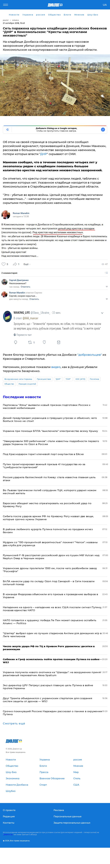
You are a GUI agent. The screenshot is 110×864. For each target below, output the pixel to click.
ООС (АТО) (80, 379)
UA (105, 4)
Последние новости (22, 397)
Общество (9, 384)
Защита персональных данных (72, 822)
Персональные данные (67, 816)
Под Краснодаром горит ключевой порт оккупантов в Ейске (43, 454)
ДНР (43, 154)
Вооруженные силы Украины (18, 379)
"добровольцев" (89, 354)
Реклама (59, 810)
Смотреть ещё (14, 723)
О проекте (9, 810)
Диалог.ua (8, 834)
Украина (15, 20)
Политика (94, 379)
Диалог (6, 20)
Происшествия (44, 379)
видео (56, 367)
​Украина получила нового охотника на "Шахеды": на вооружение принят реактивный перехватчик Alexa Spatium (52, 674)
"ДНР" (58, 379)
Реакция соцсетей (27, 384)
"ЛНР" (68, 379)
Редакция (9, 816)
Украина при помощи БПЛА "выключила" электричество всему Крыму (50, 431)
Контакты (8, 822)
